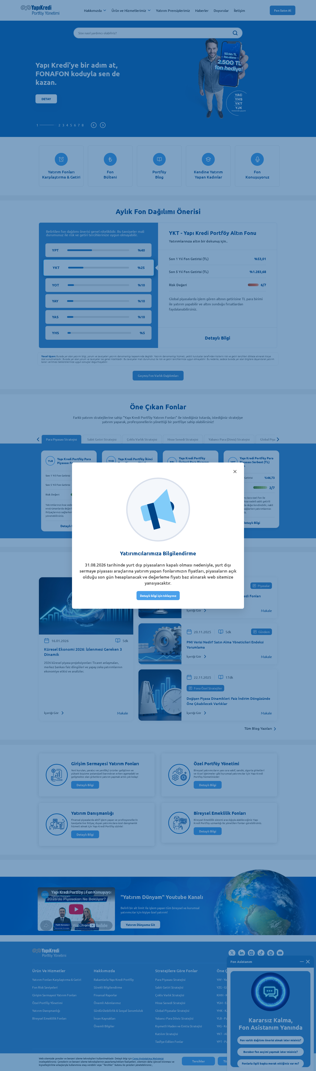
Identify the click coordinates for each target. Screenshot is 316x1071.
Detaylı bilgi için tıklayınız (158, 596)
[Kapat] (235, 471)
